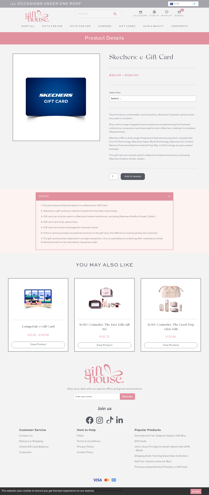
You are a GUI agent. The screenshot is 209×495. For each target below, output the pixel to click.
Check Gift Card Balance (34, 447)
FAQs (80, 436)
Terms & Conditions (88, 441)
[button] (183, 3)
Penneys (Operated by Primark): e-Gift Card (160, 467)
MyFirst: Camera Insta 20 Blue (153, 461)
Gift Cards (127, 26)
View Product (38, 344)
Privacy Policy (85, 447)
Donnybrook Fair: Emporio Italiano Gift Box (160, 436)
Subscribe (127, 396)
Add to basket (132, 176)
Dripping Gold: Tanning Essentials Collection (161, 456)
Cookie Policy (85, 452)
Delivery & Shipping (31, 441)
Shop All (28, 26)
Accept (196, 491)
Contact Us (26, 436)
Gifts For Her (80, 26)
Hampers (105, 26)
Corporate (180, 26)
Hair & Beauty (153, 26)
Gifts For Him (52, 26)
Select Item (115, 93)
